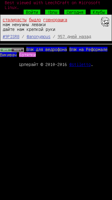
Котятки (27, 54)
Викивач (8, 54)
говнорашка (55, 19)
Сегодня (75, 12)
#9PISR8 (11, 36)
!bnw (52, 12)
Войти (32, 12)
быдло (35, 19)
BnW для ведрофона (46, 49)
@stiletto (80, 64)
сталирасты (15, 19)
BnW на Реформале (88, 49)
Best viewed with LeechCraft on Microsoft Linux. (52, 5)
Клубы (99, 12)
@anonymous (38, 36)
